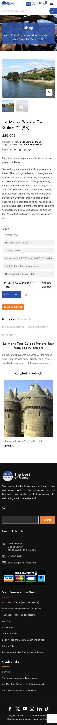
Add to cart (11, 294)
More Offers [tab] (9, 334)
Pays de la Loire (22, 142)
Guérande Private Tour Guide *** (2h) (24, 441)
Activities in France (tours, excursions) (20, 602)
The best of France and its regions (18, 615)
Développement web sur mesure (22, 719)
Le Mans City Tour (18, 144)
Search (7, 508)
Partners (6, 672)
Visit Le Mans (35, 144)
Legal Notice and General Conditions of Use (23, 640)
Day (6, 228)
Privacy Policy (8, 646)
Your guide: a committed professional (20, 678)
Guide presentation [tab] (38, 327)
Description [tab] (8, 319)
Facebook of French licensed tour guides (22, 608)
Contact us (7, 627)
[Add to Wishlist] (25, 294)
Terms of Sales (9, 633)
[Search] (53, 11)
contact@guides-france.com (22, 562)
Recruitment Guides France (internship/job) (22, 652)
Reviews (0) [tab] (24, 319)
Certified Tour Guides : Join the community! (23, 684)
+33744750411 (15, 556)
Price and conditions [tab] (13, 327)
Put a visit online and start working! (19, 690)
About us (6, 621)
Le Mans (36, 142)
